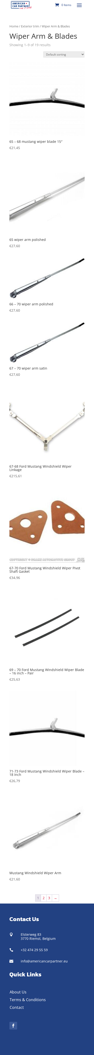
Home (13, 26)
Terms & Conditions (28, 999)
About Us (18, 992)
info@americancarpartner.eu (44, 961)
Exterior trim (30, 26)
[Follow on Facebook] (13, 1026)
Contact (17, 1007)
